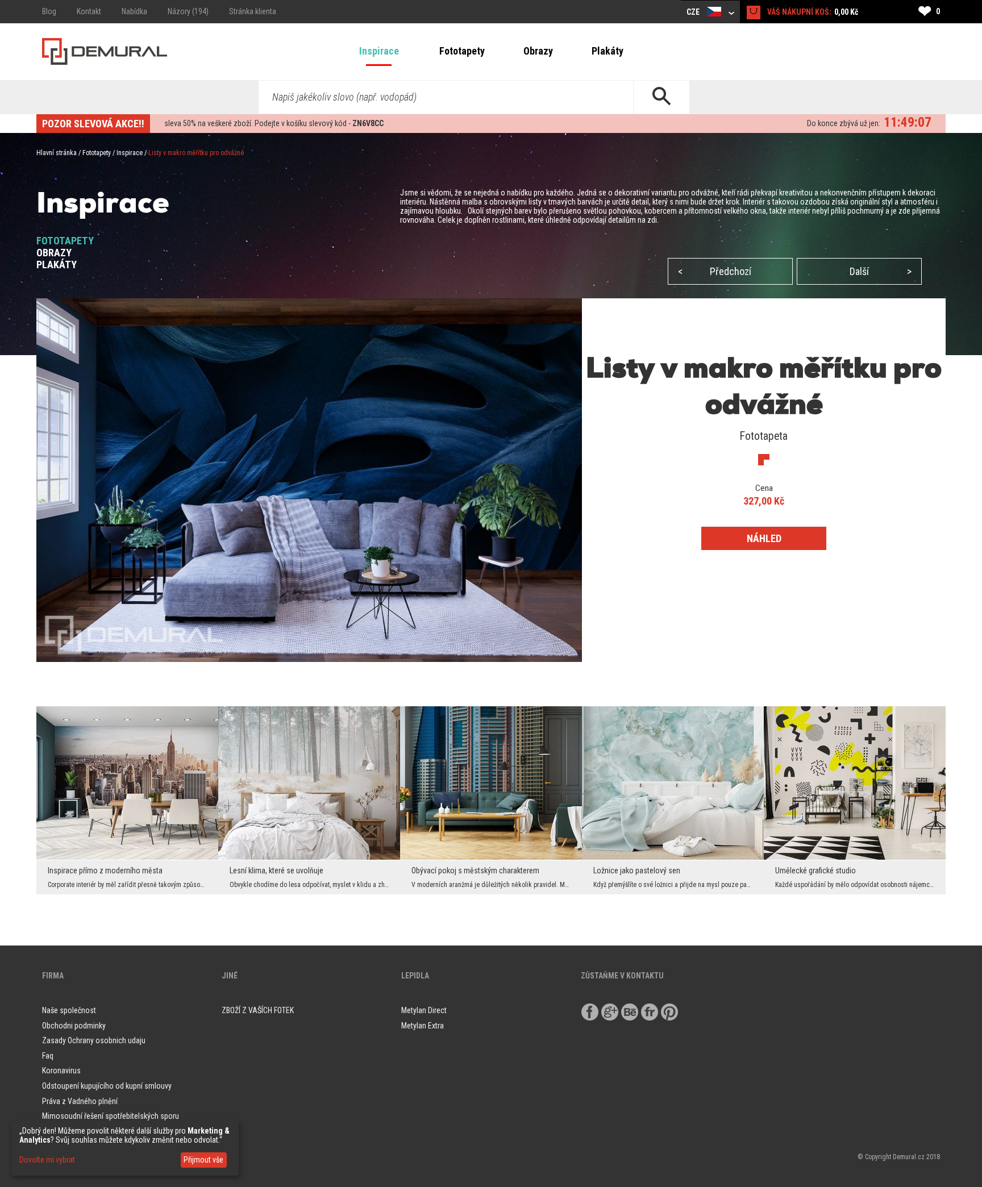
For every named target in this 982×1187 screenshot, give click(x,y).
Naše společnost (69, 1010)
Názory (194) (188, 11)
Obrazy (538, 51)
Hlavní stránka (56, 153)
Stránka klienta (252, 11)
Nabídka (134, 11)
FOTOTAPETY (65, 241)
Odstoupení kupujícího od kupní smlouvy (107, 1085)
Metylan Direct (424, 1010)
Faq (47, 1055)
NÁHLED (764, 538)
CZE (693, 11)
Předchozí (714, 271)
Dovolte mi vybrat (47, 1159)
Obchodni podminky (74, 1025)
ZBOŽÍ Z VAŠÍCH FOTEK (258, 1010)
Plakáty (607, 51)
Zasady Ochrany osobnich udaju (93, 1040)
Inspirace (379, 51)
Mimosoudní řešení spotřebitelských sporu (110, 1116)
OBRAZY (54, 253)
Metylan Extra (422, 1025)
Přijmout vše (203, 1159)
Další (881, 271)
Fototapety (462, 51)
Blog (49, 11)
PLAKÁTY (56, 264)
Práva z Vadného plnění (80, 1101)
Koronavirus (61, 1070)
